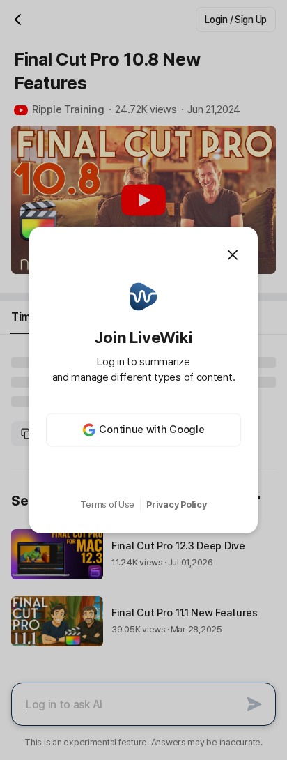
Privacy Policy (176, 504)
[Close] (233, 255)
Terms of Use (107, 504)
